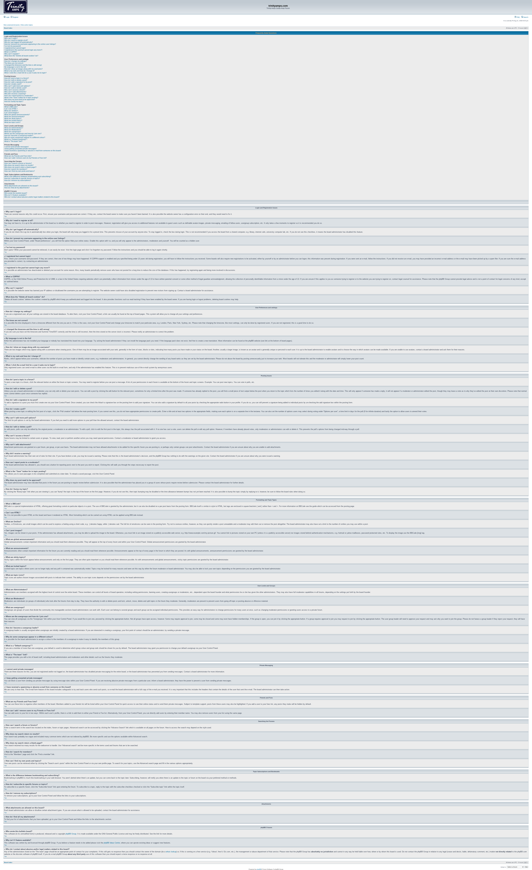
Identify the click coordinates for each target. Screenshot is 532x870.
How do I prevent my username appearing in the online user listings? (30, 44)
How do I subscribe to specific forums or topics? (22, 178)
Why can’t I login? (11, 38)
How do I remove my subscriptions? (17, 180)
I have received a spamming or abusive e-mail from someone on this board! (32, 151)
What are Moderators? (12, 130)
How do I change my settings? (15, 61)
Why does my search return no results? (19, 165)
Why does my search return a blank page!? (20, 167)
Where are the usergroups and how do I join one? (23, 134)
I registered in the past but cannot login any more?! (23, 50)
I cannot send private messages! (16, 147)
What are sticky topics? (12, 118)
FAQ (518, 17)
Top (5, 216)
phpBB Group (71, 834)
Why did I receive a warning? (15, 94)
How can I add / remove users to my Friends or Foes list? (25, 158)
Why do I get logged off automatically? (18, 42)
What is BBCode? (11, 107)
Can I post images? (11, 113)
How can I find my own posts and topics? (19, 171)
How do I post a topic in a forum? (16, 78)
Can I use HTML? (10, 109)
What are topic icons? (12, 122)
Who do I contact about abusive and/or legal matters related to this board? (32, 197)
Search (525, 17)
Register (15, 17)
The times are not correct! (13, 63)
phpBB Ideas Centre (112, 843)
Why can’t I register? (12, 54)
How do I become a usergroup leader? (18, 136)
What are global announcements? (17, 115)
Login (7, 17)
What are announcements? (14, 117)
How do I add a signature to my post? (18, 82)
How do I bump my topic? (13, 101)
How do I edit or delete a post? (15, 80)
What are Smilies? (11, 111)
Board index (8, 28)
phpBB (259, 869)
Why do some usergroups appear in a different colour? (24, 137)
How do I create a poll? (13, 84)
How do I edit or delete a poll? (15, 88)
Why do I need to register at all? (16, 40)
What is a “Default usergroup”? (15, 139)
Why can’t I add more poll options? (17, 86)
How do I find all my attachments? (17, 188)
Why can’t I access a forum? (14, 90)
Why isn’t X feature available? (15, 195)
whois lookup (171, 852)
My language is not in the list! (15, 67)
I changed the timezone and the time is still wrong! (23, 65)
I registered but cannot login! (15, 48)
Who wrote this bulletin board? (15, 193)
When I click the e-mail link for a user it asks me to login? (25, 73)
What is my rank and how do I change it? (19, 71)
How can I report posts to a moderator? (18, 96)
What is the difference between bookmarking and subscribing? (27, 176)
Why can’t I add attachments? (15, 92)
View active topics (27, 25)
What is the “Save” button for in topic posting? (21, 98)
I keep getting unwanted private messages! (20, 149)
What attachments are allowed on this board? (21, 186)
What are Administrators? (13, 128)
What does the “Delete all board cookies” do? (21, 56)
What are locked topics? (13, 120)
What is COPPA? (10, 52)
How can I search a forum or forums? (18, 163)
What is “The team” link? (13, 141)
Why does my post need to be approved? (19, 100)
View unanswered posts (11, 25)
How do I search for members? (15, 169)
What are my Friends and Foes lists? (18, 156)
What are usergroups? (12, 132)
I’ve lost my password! (12, 46)
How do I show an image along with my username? (23, 69)
